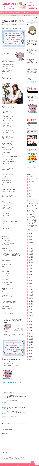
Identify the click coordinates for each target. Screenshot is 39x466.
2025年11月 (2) (31, 245)
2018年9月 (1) (31, 348)
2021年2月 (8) (31, 312)
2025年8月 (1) (31, 250)
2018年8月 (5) (31, 350)
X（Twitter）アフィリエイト (33, 178)
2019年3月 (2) (31, 341)
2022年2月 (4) (31, 294)
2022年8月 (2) (31, 289)
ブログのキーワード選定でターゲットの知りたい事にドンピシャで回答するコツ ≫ (20, 458)
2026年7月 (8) (31, 233)
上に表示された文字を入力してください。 (8, 452)
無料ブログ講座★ (2, 13)
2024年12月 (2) (31, 260)
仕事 (29, 187)
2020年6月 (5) (31, 324)
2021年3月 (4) (31, 310)
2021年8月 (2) (31, 303)
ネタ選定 (32, 216)
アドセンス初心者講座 (32, 181)
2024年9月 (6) (31, 265)
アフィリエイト (31, 182)
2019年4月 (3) (31, 339)
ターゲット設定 (32, 213)
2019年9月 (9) (31, 336)
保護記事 (30, 188)
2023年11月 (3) (31, 277)
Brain (32, 205)
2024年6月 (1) (31, 268)
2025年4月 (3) (31, 256)
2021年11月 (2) (31, 298)
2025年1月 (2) (31, 259)
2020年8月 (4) (31, 321)
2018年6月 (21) (31, 353)
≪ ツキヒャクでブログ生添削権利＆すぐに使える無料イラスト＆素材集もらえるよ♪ (7, 458)
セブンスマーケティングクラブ (8, 107)
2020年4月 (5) (31, 327)
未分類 (30, 196)
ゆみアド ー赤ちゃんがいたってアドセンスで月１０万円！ (19, 465)
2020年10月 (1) (31, 318)
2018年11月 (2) (31, 347)
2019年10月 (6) (31, 335)
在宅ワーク (30, 193)
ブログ (30, 184)
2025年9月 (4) (31, 248)
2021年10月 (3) (31, 300)
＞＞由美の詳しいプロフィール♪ (32, 52)
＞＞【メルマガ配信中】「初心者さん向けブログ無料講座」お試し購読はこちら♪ (32, 82)
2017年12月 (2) (31, 359)
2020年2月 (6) (31, 330)
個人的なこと (31, 191)
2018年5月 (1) (31, 354)
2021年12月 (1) (31, 297)
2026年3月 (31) (31, 239)
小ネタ (31, 222)
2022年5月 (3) (31, 292)
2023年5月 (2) (31, 283)
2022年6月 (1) (31, 291)
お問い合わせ (26, 12)
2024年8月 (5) (31, 266)
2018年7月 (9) (31, 351)
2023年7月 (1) (31, 280)
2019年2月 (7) (31, 342)
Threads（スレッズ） (32, 176)
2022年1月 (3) (31, 295)
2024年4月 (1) (31, 271)
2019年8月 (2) (31, 338)
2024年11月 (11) (31, 262)
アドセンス (30, 179)
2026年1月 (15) (31, 242)
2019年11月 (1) (31, 333)
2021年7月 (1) (31, 304)
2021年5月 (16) (31, 307)
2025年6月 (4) (31, 253)
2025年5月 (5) (31, 254)
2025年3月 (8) (31, 257)
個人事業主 (30, 190)
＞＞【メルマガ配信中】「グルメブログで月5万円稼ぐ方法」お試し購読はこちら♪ (32, 86)
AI (27, 203)
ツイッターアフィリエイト (32, 214)
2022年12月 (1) (31, 286)
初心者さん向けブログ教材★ (8, 13)
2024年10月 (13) (31, 263)
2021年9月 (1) (31, 301)
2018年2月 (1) (31, 356)
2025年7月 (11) (31, 251)
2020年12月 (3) (31, 315)
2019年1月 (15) (31, 344)
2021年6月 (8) (31, 306)
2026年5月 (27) (31, 236)
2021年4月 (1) (31, 309)
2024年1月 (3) (31, 274)
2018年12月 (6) (31, 345)
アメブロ (30, 210)
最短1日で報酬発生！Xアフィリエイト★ (17, 13)
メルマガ (30, 185)
